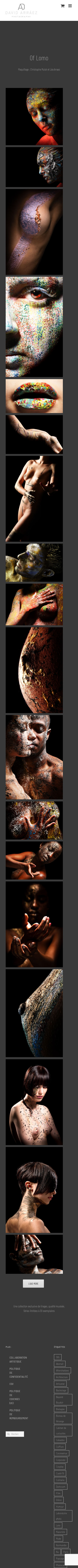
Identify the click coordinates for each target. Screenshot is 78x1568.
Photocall (60, 1565)
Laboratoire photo (61, 1516)
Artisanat (60, 1383)
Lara (58, 1525)
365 (57, 1357)
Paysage (60, 1558)
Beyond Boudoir (59, 1399)
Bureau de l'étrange (61, 1418)
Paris (65, 1551)
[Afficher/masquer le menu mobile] (70, 6)
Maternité (60, 1532)
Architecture (62, 1377)
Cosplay (59, 1466)
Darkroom (60, 1486)
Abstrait (59, 1363)
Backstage (61, 1390)
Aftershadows (62, 1370)
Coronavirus (61, 1453)
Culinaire (60, 1480)
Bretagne (60, 1409)
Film (58, 1493)
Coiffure (60, 1446)
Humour (60, 1506)
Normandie (61, 1545)
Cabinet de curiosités (61, 1430)
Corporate (60, 1459)
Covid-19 (60, 1473)
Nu (57, 1551)
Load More (33, 1283)
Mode (58, 1538)
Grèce (59, 1499)
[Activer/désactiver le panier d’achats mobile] (63, 6)
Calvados (60, 1440)
